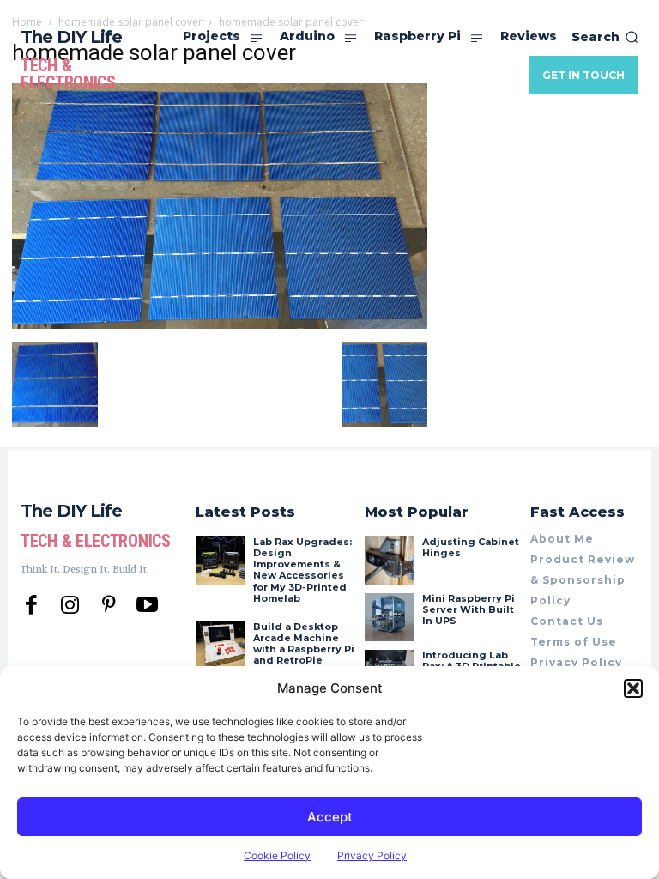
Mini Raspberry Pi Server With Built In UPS (468, 609)
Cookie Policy (277, 855)
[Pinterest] (108, 605)
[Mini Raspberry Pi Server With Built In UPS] (389, 617)
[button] (633, 688)
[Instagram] (70, 605)
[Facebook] (31, 605)
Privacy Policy (372, 855)
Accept (330, 817)
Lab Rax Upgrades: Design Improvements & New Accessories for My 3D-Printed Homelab (302, 570)
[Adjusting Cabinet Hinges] (389, 560)
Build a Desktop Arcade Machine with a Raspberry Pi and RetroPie (303, 644)
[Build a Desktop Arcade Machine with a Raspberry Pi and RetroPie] (220, 645)
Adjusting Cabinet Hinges (470, 547)
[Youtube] (147, 605)
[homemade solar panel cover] (219, 324)
